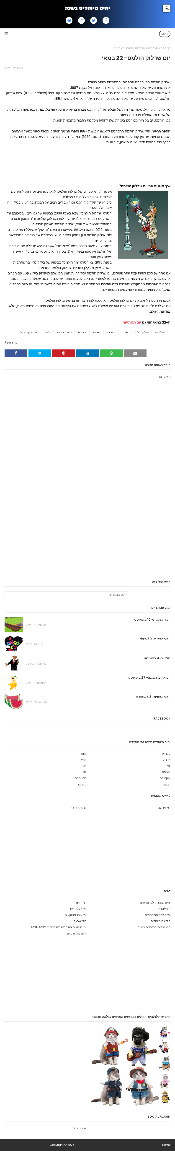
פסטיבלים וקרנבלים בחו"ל (154, 927)
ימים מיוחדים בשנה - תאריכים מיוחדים (27, 1145)
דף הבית (165, 48)
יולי (84, 772)
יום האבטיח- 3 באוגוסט (153, 697)
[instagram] (81, 20)
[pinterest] (69, 20)
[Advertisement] (87, 166)
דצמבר (166, 784)
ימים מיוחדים (64, 332)
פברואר (165, 754)
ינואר (83, 754)
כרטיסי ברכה (78, 808)
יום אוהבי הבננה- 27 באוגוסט (149, 677)
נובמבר (81, 784)
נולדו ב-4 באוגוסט (157, 658)
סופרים (97, 332)
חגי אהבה (164, 909)
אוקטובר (165, 778)
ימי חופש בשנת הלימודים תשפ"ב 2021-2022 (58, 927)
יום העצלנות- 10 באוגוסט (152, 619)
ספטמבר (80, 778)
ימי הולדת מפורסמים (157, 915)
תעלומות (153, 48)
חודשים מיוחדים (160, 921)
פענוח (124, 332)
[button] (166, 8)
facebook (79, 1128)
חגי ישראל (80, 921)
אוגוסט (166, 772)
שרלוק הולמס (141, 332)
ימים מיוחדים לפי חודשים (155, 903)
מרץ (83, 760)
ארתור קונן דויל (29, 332)
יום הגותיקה (132, 322)
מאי (84, 766)
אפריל (166, 760)
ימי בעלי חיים (78, 909)
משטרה (82, 332)
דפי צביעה (164, 808)
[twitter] (93, 20)
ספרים (111, 332)
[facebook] (106, 20)
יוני (168, 766)
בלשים (47, 332)
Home (166, 1145)
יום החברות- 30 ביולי (155, 639)
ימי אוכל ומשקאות (75, 915)
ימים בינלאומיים (76, 933)
